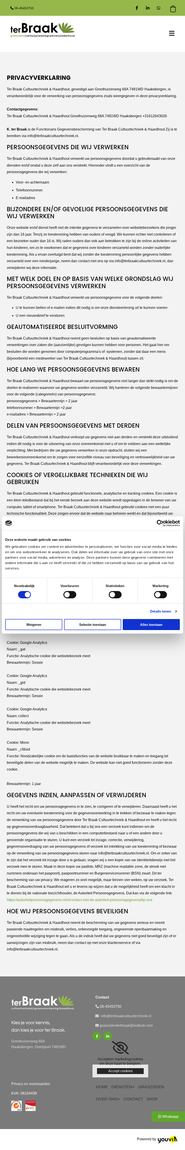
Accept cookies (120, 1071)
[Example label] (158, 7)
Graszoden (151, 1087)
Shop (152, 1099)
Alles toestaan (151, 625)
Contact (133, 1099)
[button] (128, 33)
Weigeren (33, 625)
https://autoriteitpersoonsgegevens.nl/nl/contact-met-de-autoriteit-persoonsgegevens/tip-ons (79, 900)
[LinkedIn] (107, 1036)
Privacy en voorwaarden (30, 1084)
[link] (147, 7)
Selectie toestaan (92, 625)
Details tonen (160, 611)
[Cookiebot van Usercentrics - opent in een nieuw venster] (160, 523)
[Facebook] (137, 7)
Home (102, 1087)
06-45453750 (24, 8)
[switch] (69, 594)
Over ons (106, 1099)
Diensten (121, 1087)
